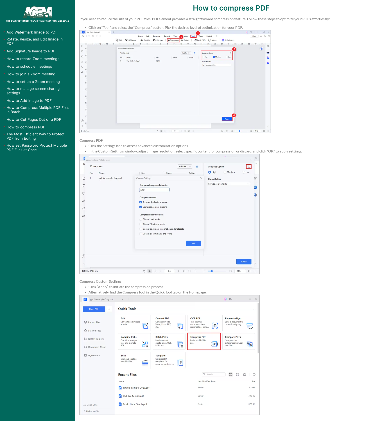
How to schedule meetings (29, 66)
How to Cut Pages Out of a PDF (34, 119)
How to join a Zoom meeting (31, 74)
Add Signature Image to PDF (31, 51)
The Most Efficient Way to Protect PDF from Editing (36, 136)
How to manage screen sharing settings (33, 90)
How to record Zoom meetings (33, 58)
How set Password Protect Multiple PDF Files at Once (37, 147)
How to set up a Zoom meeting (33, 81)
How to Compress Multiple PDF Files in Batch (38, 109)
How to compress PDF (26, 127)
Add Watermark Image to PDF (32, 32)
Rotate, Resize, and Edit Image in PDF (35, 41)
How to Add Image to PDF (29, 100)
